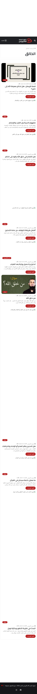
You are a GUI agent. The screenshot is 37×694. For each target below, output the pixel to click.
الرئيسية (32, 48)
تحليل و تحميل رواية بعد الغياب (23, 264)
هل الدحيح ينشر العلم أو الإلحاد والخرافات (19, 446)
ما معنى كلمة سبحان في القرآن (23, 480)
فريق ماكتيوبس (30, 154)
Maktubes (31, 84)
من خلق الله (31, 298)
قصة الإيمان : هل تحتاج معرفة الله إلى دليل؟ (20, 87)
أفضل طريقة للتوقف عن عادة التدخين (20, 230)
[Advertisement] (18, 18)
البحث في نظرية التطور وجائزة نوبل (22, 628)
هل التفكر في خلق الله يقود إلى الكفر (20, 156)
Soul (33, 120)
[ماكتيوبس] (25, 40)
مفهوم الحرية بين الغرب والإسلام (22, 122)
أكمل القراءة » (30, 96)
